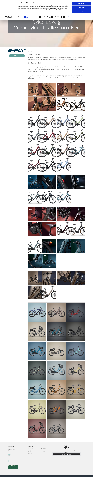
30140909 (10, 454)
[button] (17, 55)
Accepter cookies (66, 454)
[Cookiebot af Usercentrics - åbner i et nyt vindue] (9, 17)
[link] (66, 447)
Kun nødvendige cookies (82, 11)
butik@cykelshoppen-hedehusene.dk (15, 457)
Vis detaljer (70, 16)
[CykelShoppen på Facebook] (9, 461)
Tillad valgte (81, 7)
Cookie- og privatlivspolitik (13, 464)
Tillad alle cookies (81, 3)
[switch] (39, 17)
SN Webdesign (82, 476)
